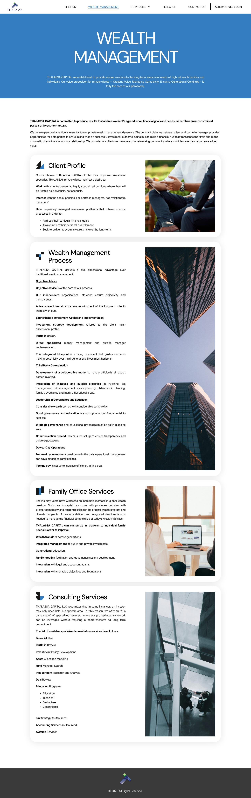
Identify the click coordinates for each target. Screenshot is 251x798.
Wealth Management (103, 7)
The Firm (70, 7)
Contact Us (196, 7)
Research (169, 7)
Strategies (138, 7)
